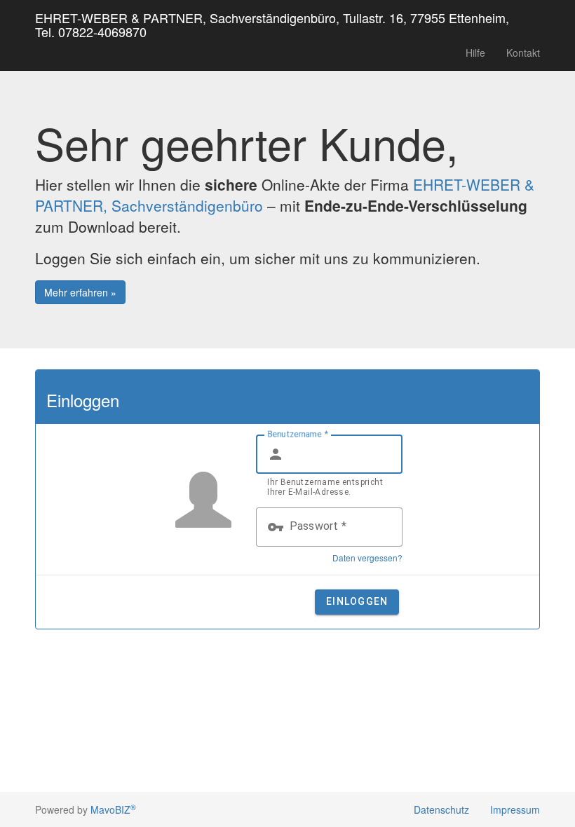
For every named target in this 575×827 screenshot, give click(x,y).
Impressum (515, 809)
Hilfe (475, 53)
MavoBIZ (113, 809)
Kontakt (523, 53)
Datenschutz (441, 809)
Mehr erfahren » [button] (80, 292)
